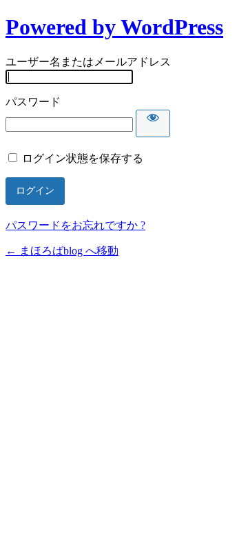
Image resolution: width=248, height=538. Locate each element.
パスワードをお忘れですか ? (75, 225)
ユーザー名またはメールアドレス (88, 62)
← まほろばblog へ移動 (62, 251)
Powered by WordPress (114, 26)
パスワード (33, 102)
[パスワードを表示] (153, 123)
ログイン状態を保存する (82, 158)
